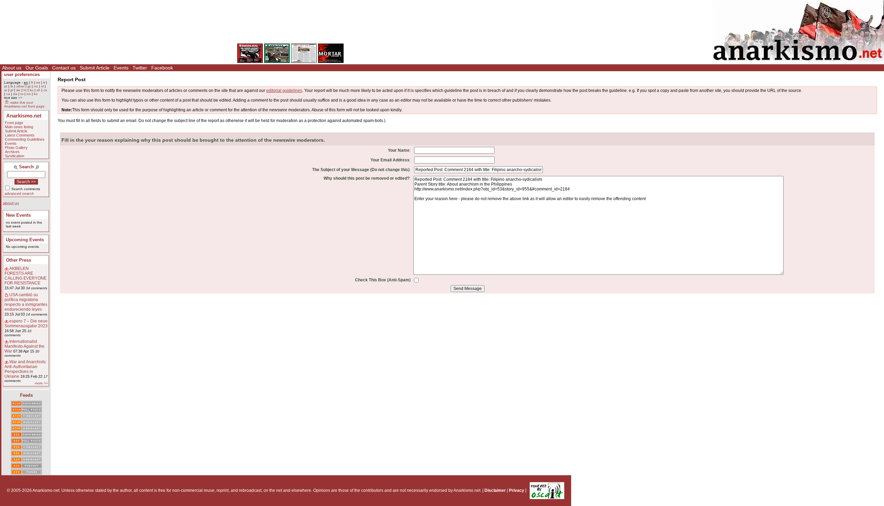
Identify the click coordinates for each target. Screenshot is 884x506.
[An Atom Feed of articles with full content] (26, 410)
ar (5, 90)
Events (121, 68)
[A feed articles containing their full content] (26, 441)
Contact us (64, 68)
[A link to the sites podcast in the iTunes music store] (26, 472)
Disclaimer (495, 490)
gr (29, 86)
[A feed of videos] (26, 416)
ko (36, 94)
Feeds (26, 395)
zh (38, 90)
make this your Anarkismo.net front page (24, 104)
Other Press (18, 260)
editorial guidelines (284, 90)
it (44, 82)
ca (8, 94)
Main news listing (19, 127)
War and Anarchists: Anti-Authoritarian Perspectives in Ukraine (25, 369)
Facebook (162, 68)
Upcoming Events (25, 239)
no (36, 86)
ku (31, 90)
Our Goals (37, 68)
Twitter (140, 68)
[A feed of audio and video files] (26, 429)
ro (21, 94)
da (15, 94)
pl (11, 90)
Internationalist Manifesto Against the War (24, 346)
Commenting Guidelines (25, 139)
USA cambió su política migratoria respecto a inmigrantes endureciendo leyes (25, 302)
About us (11, 68)
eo (29, 94)
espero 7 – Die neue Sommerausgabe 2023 (26, 323)
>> (20, 98)
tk (11, 86)
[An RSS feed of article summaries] (26, 435)
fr (32, 82)
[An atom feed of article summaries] (26, 404)
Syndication (14, 156)
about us (11, 203)
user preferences (22, 74)
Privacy (516, 490)
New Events (18, 215)
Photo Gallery (16, 148)
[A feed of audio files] (26, 422)
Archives (12, 152)
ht (25, 90)
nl (42, 86)
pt (5, 86)
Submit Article (94, 68)
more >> (41, 383)
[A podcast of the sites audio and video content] (26, 466)
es (38, 82)
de (18, 90)
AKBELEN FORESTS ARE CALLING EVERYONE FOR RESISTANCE (25, 275)
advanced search (19, 193)
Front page (14, 123)
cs (45, 90)
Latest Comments (20, 135)
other (20, 86)
